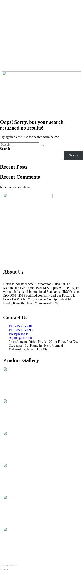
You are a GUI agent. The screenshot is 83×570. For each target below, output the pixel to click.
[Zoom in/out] (1, 565)
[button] (41, 109)
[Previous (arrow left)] (1, 569)
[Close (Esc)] (14, 565)
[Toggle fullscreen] (6, 565)
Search (5, 148)
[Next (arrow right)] (6, 569)
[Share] (10, 565)
